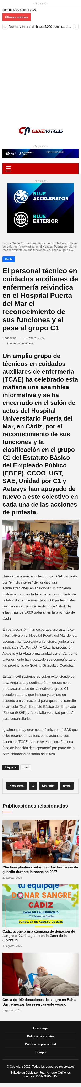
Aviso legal (40, 1028)
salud (26, 767)
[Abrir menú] (40, 168)
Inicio (5, 243)
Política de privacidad (40, 1044)
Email (67, 785)
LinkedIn (48, 785)
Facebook (17, 785)
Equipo (40, 1052)
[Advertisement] (40, 75)
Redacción (9, 337)
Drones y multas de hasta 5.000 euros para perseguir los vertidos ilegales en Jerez (40, 26)
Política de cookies (40, 1036)
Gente (16, 243)
